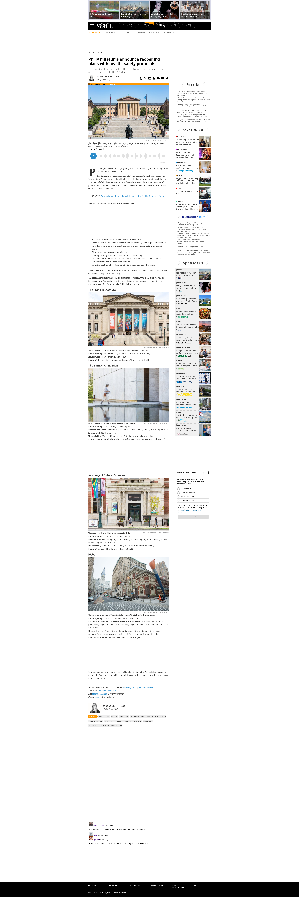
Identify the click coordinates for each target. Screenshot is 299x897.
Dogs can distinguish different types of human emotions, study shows (191, 224)
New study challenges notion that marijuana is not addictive (190, 247)
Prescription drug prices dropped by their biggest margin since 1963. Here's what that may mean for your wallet (193, 252)
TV (120, 32)
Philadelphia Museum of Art (99, 726)
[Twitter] (145, 78)
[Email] (162, 78)
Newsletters (169, 32)
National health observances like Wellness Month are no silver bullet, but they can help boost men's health (193, 235)
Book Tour (181, 283)
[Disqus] (128, 790)
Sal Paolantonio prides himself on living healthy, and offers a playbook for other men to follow (193, 100)
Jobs (179, 188)
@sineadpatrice (129, 687)
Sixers (180, 201)
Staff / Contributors (178, 886)
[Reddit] (154, 78)
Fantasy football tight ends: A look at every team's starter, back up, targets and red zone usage (193, 121)
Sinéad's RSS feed (99, 694)
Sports (190, 25)
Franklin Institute (96, 721)
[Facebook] (141, 78)
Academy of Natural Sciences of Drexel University (123, 721)
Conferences (182, 373)
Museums (111, 84)
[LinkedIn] (150, 78)
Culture (160, 24)
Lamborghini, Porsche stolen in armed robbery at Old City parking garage (191, 111)
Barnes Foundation (159, 716)
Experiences (182, 149)
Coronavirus (147, 721)
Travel (180, 309)
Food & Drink (109, 32)
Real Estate (181, 296)
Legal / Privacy (157, 885)
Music (127, 32)
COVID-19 (114, 726)
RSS (194, 885)
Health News (182, 399)
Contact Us (135, 885)
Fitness (180, 270)
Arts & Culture (154, 32)
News (131, 25)
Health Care (182, 425)
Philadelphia (124, 716)
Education (181, 137)
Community (182, 386)
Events (175, 25)
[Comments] (158, 78)
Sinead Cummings (110, 76)
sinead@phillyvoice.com (113, 711)
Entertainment (139, 32)
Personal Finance (184, 347)
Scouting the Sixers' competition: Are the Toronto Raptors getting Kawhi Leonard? (192, 115)
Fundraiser (181, 334)
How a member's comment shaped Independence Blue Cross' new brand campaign (190, 241)
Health (146, 25)
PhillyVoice (104, 25)
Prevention (182, 162)
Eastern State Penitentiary (140, 716)
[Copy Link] (167, 78)
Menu (92, 26)
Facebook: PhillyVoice (107, 691)
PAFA (120, 726)
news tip (98, 697)
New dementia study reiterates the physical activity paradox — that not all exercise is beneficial (191, 106)
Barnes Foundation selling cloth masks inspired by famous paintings (133, 196)
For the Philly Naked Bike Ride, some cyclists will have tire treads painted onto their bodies (192, 93)
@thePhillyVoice (145, 687)
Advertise (113, 885)
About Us (92, 885)
